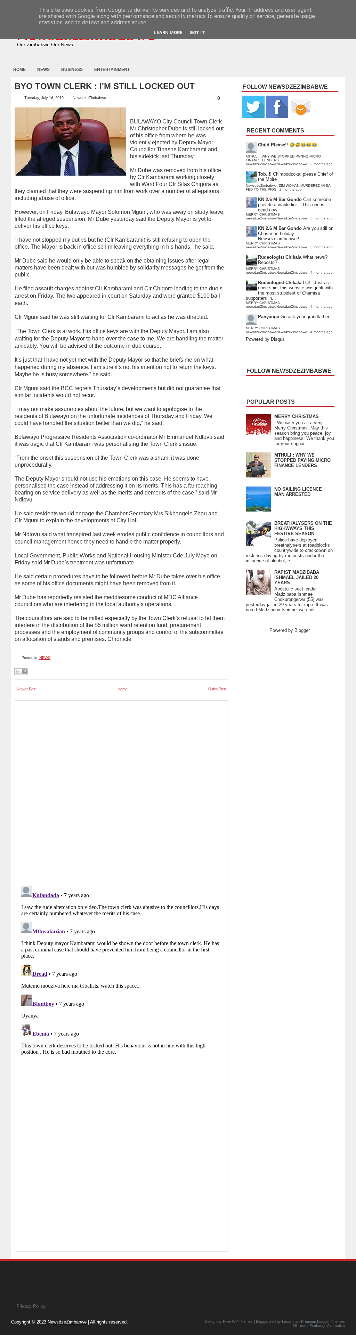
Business (72, 69)
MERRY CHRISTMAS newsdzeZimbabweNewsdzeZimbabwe (276, 216)
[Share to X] (17, 671)
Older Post (217, 689)
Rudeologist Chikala (279, 257)
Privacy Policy (31, 1306)
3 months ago (321, 218)
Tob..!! (265, 174)
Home (19, 69)
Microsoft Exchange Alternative (319, 1326)
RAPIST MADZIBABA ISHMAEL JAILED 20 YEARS (296, 577)
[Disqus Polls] (121, 791)
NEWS (44, 658)
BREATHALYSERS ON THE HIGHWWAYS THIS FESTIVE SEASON (303, 528)
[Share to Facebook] (24, 671)
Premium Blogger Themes (323, 1321)
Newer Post (27, 689)
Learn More (168, 32)
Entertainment (112, 69)
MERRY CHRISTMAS (296, 416)
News (43, 69)
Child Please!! (273, 144)
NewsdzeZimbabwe (67, 1322)
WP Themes (242, 1321)
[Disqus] (121, 970)
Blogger (301, 630)
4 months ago (321, 272)
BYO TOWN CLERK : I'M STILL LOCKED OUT (105, 86)
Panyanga (268, 316)
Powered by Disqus (265, 339)
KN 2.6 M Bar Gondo (280, 199)
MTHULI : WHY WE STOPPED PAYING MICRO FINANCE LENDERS (302, 460)
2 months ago (321, 164)
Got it (197, 32)
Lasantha (290, 1321)
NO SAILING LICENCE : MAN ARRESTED (299, 491)
